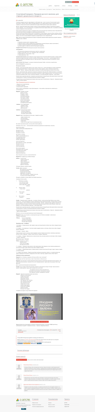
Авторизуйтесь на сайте (21, 359)
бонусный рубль (39, 340)
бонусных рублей (67, 37)
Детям (50, 5)
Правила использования (36, 404)
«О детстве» (19, 406)
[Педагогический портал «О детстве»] (24, 6)
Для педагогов (49, 9)
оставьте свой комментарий (30, 339)
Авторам (49, 402)
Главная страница (42, 9)
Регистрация (68, 2)
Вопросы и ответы (51, 404)
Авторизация (75, 2)
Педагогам (56, 5)
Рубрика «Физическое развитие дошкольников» (70, 9)
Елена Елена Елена (28, 364)
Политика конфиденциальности (38, 406)
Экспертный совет (51, 406)
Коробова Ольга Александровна (44, 329)
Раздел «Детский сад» (57, 9)
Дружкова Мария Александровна (31, 384)
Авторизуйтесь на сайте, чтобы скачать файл (39, 321)
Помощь (70, 5)
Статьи (63, 5)
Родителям (66, 404)
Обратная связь (35, 402)
